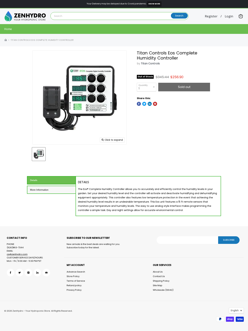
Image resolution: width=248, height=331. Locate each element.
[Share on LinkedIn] (150, 104)
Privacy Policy (74, 290)
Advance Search (76, 271)
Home (8, 29)
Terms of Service (76, 280)
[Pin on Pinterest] (155, 104)
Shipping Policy (161, 280)
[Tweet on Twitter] (144, 104)
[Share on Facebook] (139, 104)
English (235, 310)
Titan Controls (150, 63)
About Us (158, 271)
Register (211, 16)
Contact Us (159, 276)
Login (229, 16)
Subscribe (229, 240)
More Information (39, 189)
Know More (154, 4)
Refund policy (74, 285)
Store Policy (73, 276)
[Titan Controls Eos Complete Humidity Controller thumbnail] (38, 154)
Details (33, 180)
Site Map (157, 285)
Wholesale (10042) (163, 290)
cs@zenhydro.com (17, 254)
